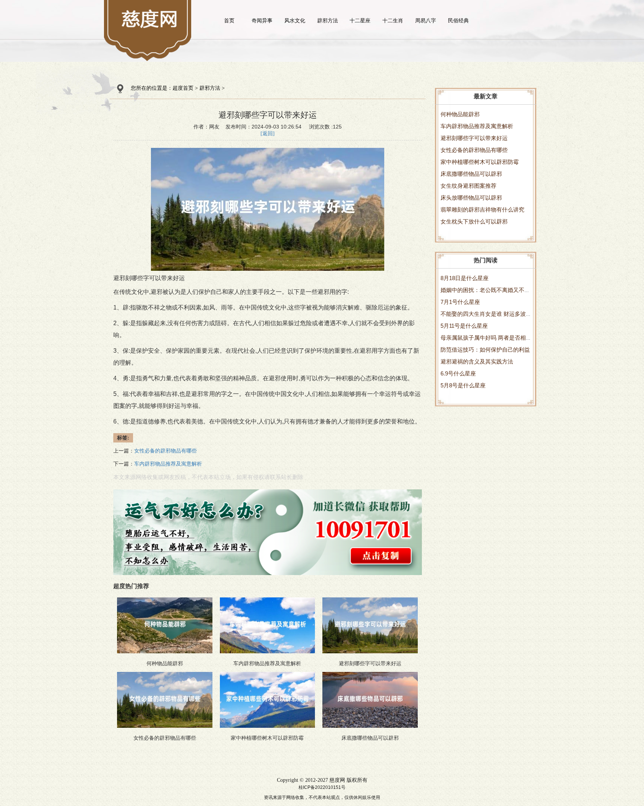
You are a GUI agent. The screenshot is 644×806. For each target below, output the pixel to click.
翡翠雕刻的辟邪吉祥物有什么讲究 (482, 209)
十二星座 (360, 20)
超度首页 (183, 88)
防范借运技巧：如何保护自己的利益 (485, 349)
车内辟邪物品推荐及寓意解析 (477, 126)
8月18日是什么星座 (465, 278)
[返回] (268, 133)
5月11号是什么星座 (464, 326)
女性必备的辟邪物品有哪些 (474, 150)
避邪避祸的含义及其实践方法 (477, 361)
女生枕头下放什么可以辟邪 (474, 221)
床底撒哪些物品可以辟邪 (471, 174)
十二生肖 (392, 20)
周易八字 (425, 20)
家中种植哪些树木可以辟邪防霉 (480, 162)
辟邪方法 (327, 20)
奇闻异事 (262, 20)
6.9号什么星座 (458, 373)
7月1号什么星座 (460, 302)
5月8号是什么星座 (463, 385)
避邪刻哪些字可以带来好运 (474, 138)
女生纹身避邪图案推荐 (468, 186)
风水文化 (294, 20)
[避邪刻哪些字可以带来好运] (150, 18)
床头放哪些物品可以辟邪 (471, 197)
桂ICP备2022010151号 (322, 787)
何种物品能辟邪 (460, 114)
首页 (229, 20)
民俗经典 (458, 20)
